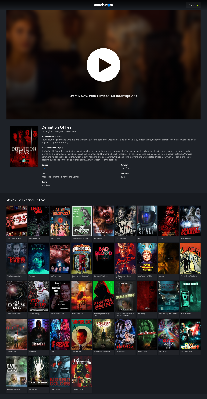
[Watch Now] (103, 5)
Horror (45, 168)
